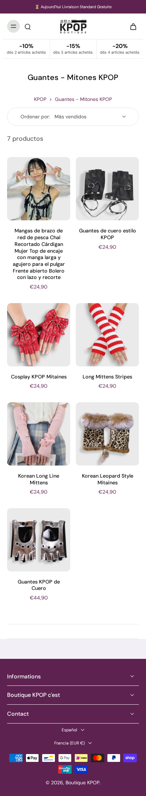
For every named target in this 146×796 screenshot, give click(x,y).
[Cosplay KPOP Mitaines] (38, 334)
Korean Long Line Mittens (38, 479)
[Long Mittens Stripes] (107, 334)
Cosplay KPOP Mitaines (39, 376)
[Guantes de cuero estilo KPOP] (107, 188)
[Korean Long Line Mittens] (38, 434)
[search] (27, 26)
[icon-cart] (131, 26)
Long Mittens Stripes (107, 376)
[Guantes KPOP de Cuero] (38, 539)
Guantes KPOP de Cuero (39, 585)
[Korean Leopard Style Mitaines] (107, 434)
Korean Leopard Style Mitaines (107, 479)
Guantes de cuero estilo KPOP (107, 234)
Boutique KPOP (83, 782)
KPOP (40, 99)
